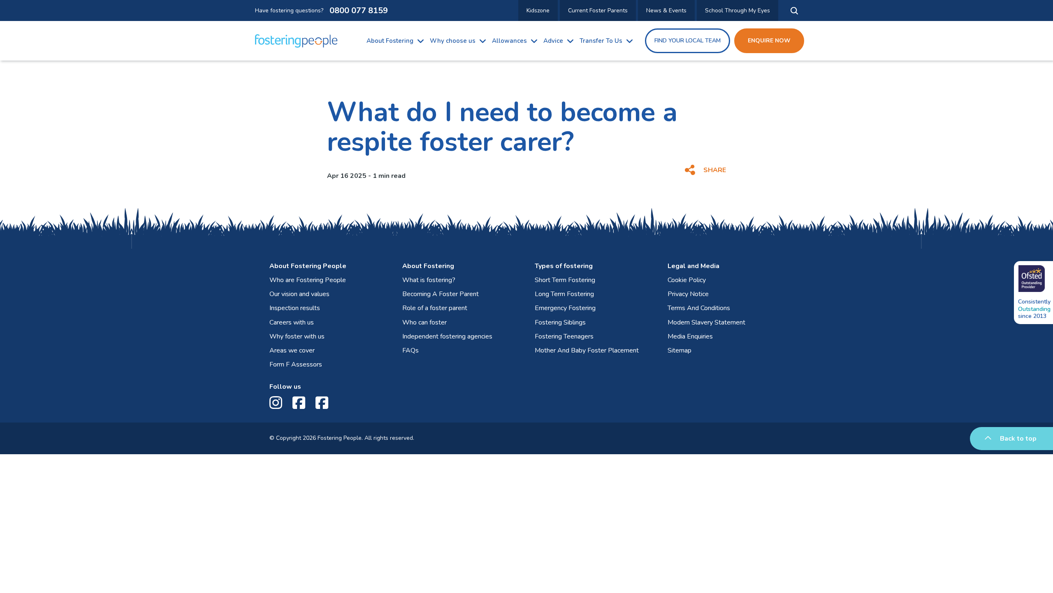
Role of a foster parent (434, 308)
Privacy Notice (688, 294)
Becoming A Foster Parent (440, 294)
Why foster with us (297, 336)
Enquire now (769, 40)
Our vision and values (299, 294)
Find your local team (687, 40)
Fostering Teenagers (564, 336)
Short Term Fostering (565, 280)
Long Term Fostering (564, 294)
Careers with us (291, 322)
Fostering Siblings (560, 322)
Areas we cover (292, 350)
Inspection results (294, 308)
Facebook (300, 403)
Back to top (1018, 438)
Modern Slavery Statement (706, 322)
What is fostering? (428, 280)
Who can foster (424, 322)
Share (714, 170)
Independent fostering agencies (447, 336)
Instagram (277, 403)
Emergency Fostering (565, 308)
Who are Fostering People (307, 280)
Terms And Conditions (699, 308)
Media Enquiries (690, 336)
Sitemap (679, 350)
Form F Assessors (295, 364)
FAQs (410, 350)
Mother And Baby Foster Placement (587, 350)
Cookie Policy (687, 280)
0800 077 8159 (358, 11)
